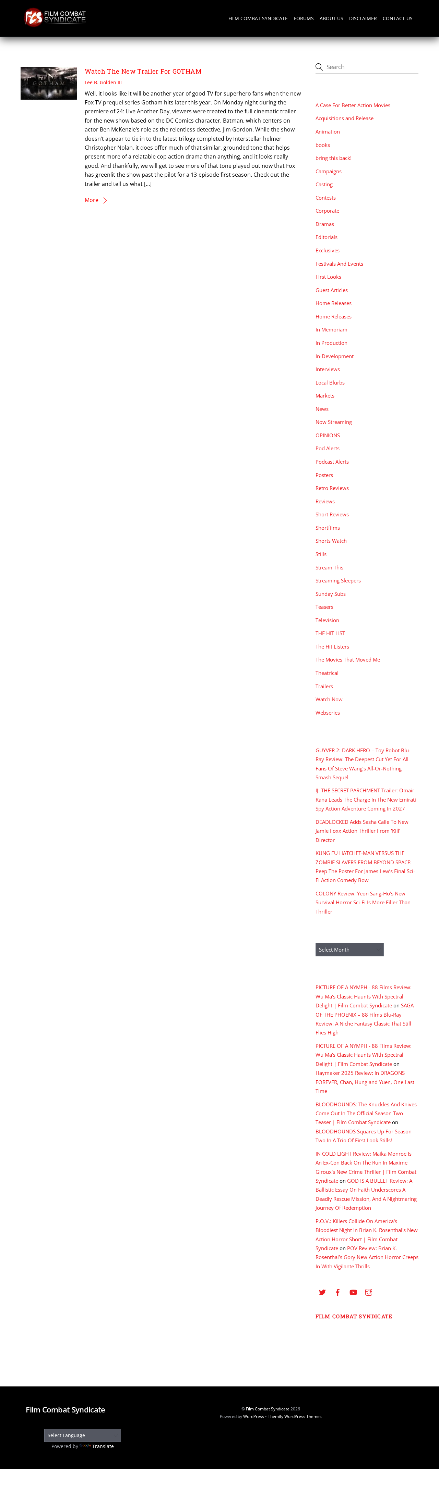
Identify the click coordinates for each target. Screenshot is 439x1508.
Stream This (329, 567)
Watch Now (329, 699)
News (322, 408)
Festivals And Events (339, 263)
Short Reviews (332, 514)
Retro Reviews (332, 488)
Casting (324, 184)
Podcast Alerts (332, 461)
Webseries (328, 712)
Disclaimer (363, 18)
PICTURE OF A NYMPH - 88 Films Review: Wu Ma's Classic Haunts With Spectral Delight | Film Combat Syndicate (364, 996)
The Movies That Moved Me (348, 659)
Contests (326, 197)
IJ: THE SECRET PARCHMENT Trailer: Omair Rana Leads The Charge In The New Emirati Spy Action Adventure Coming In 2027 (366, 799)
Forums (304, 18)
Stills (321, 554)
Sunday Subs (331, 593)
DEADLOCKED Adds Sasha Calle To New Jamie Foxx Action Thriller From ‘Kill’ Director (362, 830)
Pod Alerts (328, 448)
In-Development (335, 356)
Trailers (324, 686)
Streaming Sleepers (338, 580)
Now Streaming (334, 421)
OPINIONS (328, 435)
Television (327, 620)
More (91, 200)
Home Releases (334, 303)
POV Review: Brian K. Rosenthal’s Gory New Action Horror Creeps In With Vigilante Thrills (367, 1257)
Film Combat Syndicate (258, 18)
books (323, 144)
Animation (328, 131)
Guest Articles (332, 290)
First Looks (328, 276)
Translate (103, 1446)
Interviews (328, 369)
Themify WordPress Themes (295, 1416)
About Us (331, 18)
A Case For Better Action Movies (353, 105)
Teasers (324, 606)
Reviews (325, 501)
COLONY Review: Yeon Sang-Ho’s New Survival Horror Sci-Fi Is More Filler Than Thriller (363, 902)
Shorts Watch (331, 540)
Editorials (326, 237)
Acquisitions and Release (344, 118)
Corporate (327, 210)
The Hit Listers (332, 646)
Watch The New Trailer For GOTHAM (143, 71)
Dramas (325, 224)
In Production (331, 342)
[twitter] (322, 1291)
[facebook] (338, 1291)
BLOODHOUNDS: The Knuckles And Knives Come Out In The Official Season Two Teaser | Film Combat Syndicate (366, 1113)
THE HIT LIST (330, 633)
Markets (325, 395)
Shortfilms (328, 527)
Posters (324, 475)
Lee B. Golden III (103, 82)
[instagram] (369, 1291)
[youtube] (353, 1291)
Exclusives (328, 250)
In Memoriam (331, 329)
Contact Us (398, 18)
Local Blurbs (330, 382)
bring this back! (334, 157)
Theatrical (327, 672)
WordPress (253, 1416)
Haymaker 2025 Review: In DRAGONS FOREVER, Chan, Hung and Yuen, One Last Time (365, 1081)
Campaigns (329, 171)
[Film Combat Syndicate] (55, 25)
